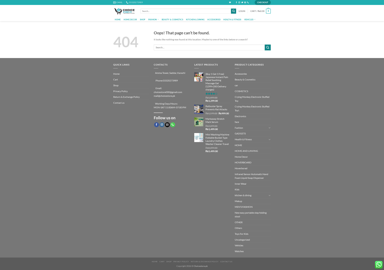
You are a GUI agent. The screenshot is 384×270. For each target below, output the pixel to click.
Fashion (152, 19)
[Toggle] (269, 127)
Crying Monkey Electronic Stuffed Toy (252, 98)
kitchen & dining (195, 19)
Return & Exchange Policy (126, 96)
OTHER (239, 222)
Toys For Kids (241, 233)
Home (118, 19)
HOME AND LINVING (246, 150)
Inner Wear (240, 183)
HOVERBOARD (243, 162)
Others (238, 227)
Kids (237, 189)
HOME (238, 145)
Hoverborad (241, 168)
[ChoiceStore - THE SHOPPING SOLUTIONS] (124, 11)
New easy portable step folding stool (251, 214)
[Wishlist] (230, 2)
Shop (142, 19)
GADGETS (240, 133)
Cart (115, 79)
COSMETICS (241, 91)
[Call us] (248, 3)
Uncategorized (242, 239)
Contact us (118, 102)
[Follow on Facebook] (236, 3)
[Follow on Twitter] (242, 3)
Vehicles (249, 19)
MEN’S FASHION (244, 206)
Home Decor (130, 19)
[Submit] (233, 11)
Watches (239, 251)
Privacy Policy (120, 91)
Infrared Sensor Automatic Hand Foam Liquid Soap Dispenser (251, 176)
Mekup (238, 201)
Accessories (213, 19)
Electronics (240, 116)
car (236, 85)
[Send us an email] (245, 3)
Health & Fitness (232, 19)
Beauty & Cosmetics (172, 19)
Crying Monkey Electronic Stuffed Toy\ (252, 108)
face (237, 121)
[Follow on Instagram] (239, 3)
